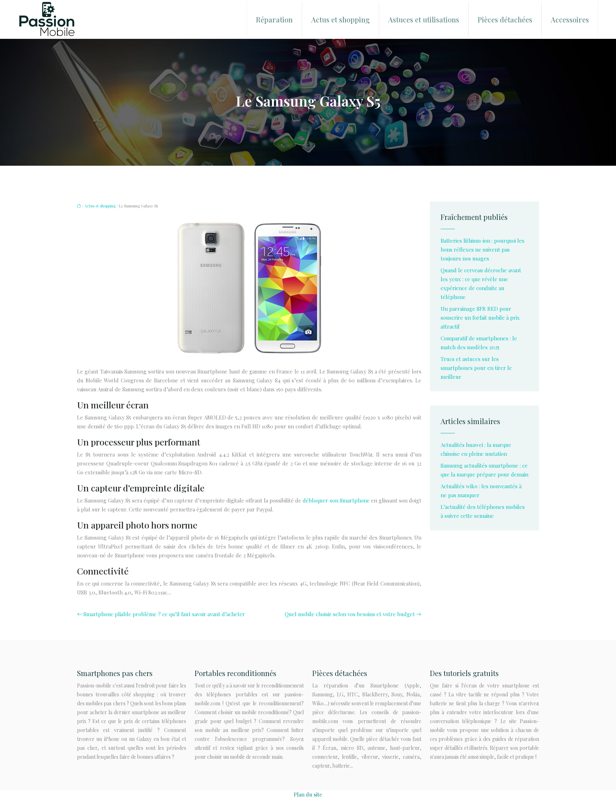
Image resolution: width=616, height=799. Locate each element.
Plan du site (308, 794)
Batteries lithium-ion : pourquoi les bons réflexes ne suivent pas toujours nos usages (482, 249)
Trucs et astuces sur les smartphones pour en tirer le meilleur (476, 367)
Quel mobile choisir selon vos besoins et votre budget (350, 614)
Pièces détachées (505, 19)
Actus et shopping (340, 19)
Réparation (274, 19)
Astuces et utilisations (423, 19)
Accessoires (570, 19)
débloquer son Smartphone (336, 500)
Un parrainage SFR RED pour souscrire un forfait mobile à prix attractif (480, 317)
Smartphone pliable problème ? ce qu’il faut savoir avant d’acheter (164, 614)
